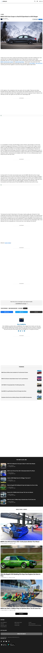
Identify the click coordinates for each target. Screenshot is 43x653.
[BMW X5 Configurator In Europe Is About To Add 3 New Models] (3, 463)
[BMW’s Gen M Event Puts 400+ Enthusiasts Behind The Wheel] (3, 470)
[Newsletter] (37, 1)
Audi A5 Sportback (19, 61)
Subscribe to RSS (4, 625)
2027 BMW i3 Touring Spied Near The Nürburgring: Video (13, 384)
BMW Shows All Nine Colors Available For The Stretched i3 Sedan (14, 372)
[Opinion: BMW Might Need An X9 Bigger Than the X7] (3, 478)
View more (21, 613)
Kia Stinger (20, 308)
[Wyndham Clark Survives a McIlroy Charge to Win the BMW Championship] (39, 395)
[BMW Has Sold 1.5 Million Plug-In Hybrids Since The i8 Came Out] (3, 499)
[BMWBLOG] (21, 638)
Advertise (2, 623)
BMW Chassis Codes (18, 622)
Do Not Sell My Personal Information (35, 625)
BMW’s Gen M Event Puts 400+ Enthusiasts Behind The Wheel (21, 470)
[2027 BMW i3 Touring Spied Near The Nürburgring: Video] (39, 383)
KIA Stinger (32, 63)
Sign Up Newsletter (32, 623)
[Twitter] (20, 331)
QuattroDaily (8, 242)
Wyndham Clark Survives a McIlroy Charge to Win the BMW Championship (16, 397)
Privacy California (3, 626)
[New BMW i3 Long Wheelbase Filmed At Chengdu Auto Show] (39, 389)
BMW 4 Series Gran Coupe (7, 61)
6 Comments (40, 19)
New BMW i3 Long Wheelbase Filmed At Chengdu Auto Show (13, 391)
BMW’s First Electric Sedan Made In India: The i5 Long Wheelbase (14, 378)
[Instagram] (22, 331)
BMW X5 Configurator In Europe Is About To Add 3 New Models (21, 463)
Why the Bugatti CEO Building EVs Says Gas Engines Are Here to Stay (22, 485)
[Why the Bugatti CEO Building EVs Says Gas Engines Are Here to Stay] (3, 485)
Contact (30, 622)
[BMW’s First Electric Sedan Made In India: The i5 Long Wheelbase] (39, 377)
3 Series (2, 14)
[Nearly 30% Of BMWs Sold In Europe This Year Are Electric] (3, 492)
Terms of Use (17, 623)
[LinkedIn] (24, 331)
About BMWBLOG (4, 622)
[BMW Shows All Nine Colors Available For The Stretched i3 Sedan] (39, 370)
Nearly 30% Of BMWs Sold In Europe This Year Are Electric (20, 492)
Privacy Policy (17, 625)
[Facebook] (18, 331)
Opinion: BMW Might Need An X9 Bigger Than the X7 (19, 478)
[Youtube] (7, 642)
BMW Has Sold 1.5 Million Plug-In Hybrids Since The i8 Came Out (21, 499)
